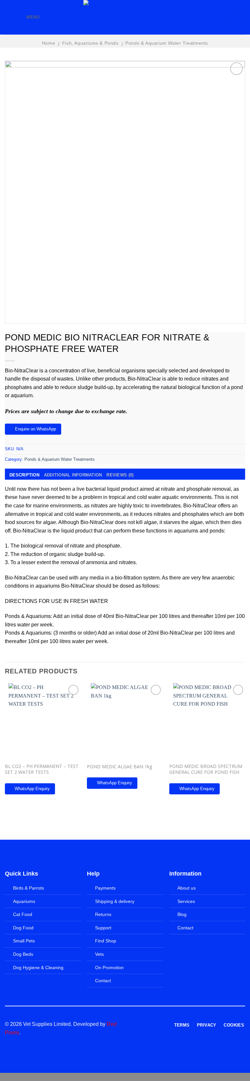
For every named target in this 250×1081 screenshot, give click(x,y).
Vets (99, 954)
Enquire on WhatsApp (35, 429)
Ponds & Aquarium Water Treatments (166, 43)
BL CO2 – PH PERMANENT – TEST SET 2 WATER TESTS (41, 769)
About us (186, 888)
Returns (103, 914)
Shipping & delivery (114, 901)
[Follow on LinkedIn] (157, 1025)
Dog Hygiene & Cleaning (38, 967)
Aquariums (24, 901)
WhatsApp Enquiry (32, 788)
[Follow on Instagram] (142, 1025)
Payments (105, 888)
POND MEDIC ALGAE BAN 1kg (119, 767)
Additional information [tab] (73, 475)
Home (48, 43)
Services (186, 901)
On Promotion (109, 967)
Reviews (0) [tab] (119, 475)
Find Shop (105, 940)
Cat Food (22, 914)
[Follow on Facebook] (133, 1025)
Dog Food (23, 927)
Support (103, 927)
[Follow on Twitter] (149, 1025)
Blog (182, 914)
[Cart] (237, 17)
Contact (103, 980)
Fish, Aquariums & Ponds (90, 43)
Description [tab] (24, 475)
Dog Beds (23, 954)
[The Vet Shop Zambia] (125, 17)
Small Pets (24, 940)
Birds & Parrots (28, 888)
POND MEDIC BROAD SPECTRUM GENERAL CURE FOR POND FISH (205, 769)
